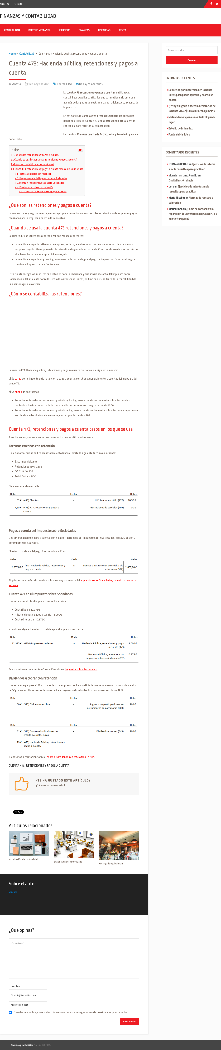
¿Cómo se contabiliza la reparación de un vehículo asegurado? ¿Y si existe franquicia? (193, 214)
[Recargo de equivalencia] (119, 845)
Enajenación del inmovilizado (68, 861)
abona (18, 392)
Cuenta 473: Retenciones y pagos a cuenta (45, 191)
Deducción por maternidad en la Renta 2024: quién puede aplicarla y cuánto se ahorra (191, 95)
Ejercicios (64, 30)
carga (18, 378)
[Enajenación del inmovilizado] (74, 844)
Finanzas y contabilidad (28, 16)
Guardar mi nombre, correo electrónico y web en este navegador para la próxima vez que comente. (70, 1012)
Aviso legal (4, 4)
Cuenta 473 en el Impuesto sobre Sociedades (41, 182)
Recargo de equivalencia (111, 863)
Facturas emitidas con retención (35, 173)
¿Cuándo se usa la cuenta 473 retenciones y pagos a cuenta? (45, 159)
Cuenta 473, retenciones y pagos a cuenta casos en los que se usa (48, 169)
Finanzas (84, 30)
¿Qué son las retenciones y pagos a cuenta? (36, 155)
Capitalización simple (181, 180)
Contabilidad (12, 30)
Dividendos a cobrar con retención (36, 187)
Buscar (192, 60)
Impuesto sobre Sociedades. (81, 669)
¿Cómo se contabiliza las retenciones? (33, 164)
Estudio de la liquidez (181, 128)
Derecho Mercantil (39, 30)
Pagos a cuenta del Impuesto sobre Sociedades (43, 178)
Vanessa (16, 84)
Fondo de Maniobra (179, 134)
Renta (122, 30)
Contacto (18, 4)
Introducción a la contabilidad (23, 859)
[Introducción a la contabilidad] (29, 843)
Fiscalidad (104, 30)
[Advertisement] (35, 114)
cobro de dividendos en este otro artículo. (70, 757)
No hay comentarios (91, 84)
